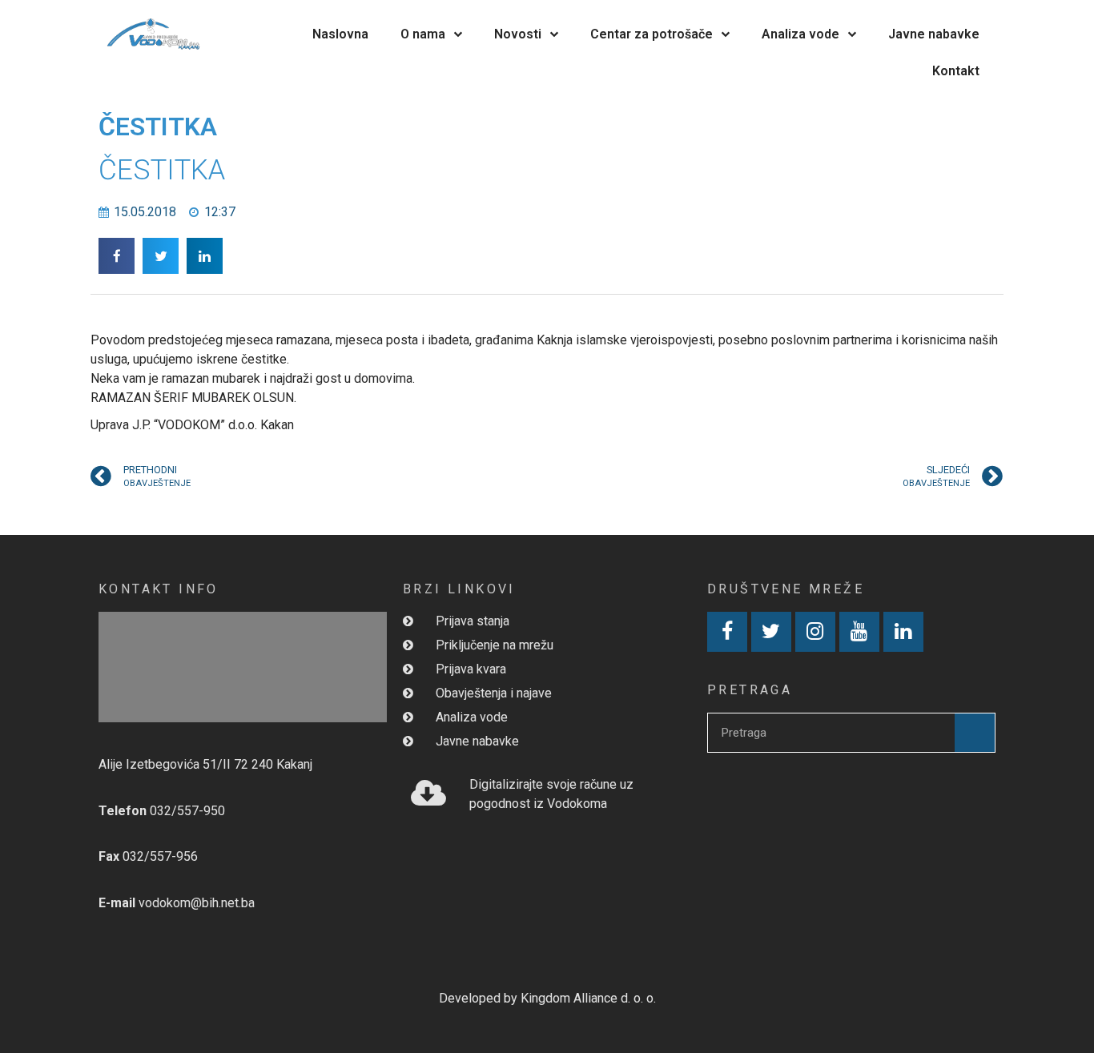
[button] (117, 256)
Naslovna (340, 34)
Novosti (517, 34)
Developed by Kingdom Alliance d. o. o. (547, 998)
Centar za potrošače (651, 34)
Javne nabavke (933, 34)
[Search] (975, 732)
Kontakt (955, 70)
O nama (422, 34)
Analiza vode (800, 34)
